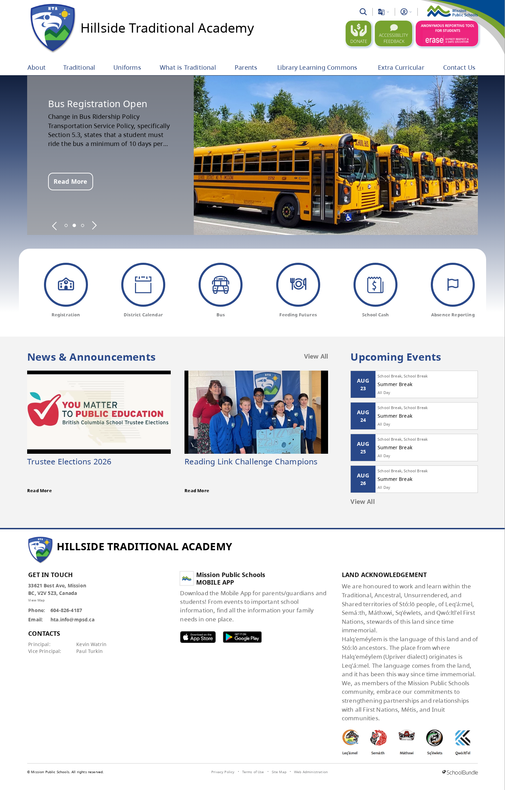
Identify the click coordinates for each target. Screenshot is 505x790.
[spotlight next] (94, 225)
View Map (36, 600)
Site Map (279, 771)
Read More (70, 181)
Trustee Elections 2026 (69, 461)
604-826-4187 (66, 610)
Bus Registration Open (97, 104)
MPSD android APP (242, 637)
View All (316, 356)
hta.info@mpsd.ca (72, 619)
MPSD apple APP (198, 637)
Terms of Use (253, 771)
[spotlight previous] (54, 225)
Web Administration (311, 771)
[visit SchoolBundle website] (460, 772)
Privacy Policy (222, 771)
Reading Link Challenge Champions (250, 461)
